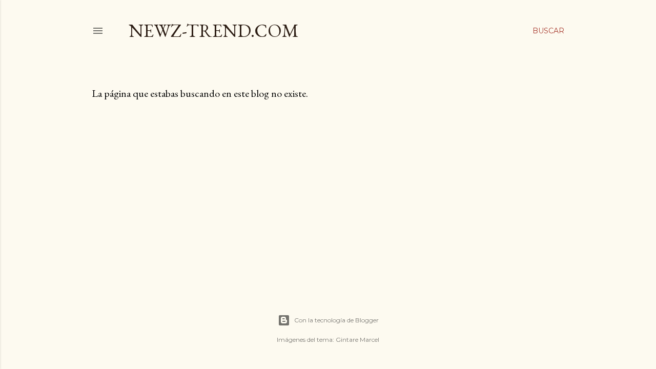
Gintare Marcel (357, 339)
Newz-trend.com (214, 30)
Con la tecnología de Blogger (336, 320)
